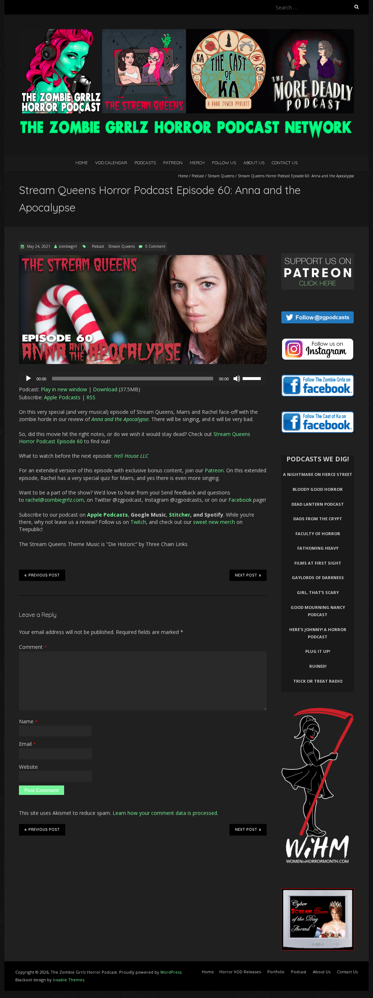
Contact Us (285, 162)
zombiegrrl (68, 246)
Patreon (172, 162)
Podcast (198, 175)
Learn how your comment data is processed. (165, 812)
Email (27, 743)
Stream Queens (221, 175)
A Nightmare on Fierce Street (317, 474)
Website (28, 766)
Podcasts (145, 162)
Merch (197, 162)
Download (105, 389)
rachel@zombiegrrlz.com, (55, 499)
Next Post (246, 575)
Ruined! (317, 666)
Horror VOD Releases (240, 971)
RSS (90, 397)
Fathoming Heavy (317, 548)
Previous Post (44, 575)
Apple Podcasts (62, 397)
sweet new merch (214, 521)
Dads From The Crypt (317, 518)
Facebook (240, 499)
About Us (253, 162)
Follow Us (224, 162)
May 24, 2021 (38, 246)
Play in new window (64, 389)
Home (81, 162)
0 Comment (155, 246)
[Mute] (236, 378)
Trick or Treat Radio (317, 681)
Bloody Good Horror (317, 489)
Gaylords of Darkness (318, 577)
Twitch (138, 521)
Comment (33, 646)
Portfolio (275, 971)
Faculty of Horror (317, 533)
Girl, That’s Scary (318, 592)
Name (28, 721)
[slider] (253, 377)
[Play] (28, 378)
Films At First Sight (317, 563)
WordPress (170, 972)
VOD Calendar (111, 162)
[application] (143, 378)
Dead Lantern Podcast (317, 504)
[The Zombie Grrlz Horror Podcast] (186, 32)
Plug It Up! (317, 651)
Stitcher (179, 514)
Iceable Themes (68, 979)
